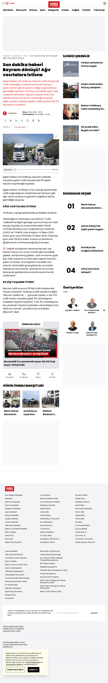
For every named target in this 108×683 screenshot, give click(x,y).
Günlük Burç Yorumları (49, 518)
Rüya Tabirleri (11, 561)
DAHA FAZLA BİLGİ (15, 669)
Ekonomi (21, 10)
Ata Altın (78, 522)
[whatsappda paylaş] (22, 120)
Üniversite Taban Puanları (16, 558)
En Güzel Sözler (11, 585)
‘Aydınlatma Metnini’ (14, 664)
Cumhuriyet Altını (82, 525)
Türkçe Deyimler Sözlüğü (50, 554)
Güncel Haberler (12, 505)
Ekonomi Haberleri (12, 502)
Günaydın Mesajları (83, 508)
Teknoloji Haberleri (12, 525)
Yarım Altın (79, 518)
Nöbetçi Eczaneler (47, 505)
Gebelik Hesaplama (48, 567)
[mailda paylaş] (27, 120)
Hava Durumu (46, 525)
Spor (42, 10)
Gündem (8, 10)
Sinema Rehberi (47, 532)
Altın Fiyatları (10, 532)
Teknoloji (99, 10)
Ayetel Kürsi (80, 498)
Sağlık (75, 10)
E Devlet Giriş (45, 515)
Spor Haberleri (11, 512)
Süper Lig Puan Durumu (85, 542)
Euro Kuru (9, 539)
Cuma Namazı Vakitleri (50, 502)
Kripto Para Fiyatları (13, 542)
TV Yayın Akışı (46, 535)
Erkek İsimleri (10, 595)
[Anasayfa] (9, 488)
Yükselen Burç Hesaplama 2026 (53, 570)
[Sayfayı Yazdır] (33, 120)
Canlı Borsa (45, 495)
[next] (57, 404)
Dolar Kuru (9, 535)
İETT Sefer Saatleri (47, 563)
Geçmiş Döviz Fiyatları (49, 577)
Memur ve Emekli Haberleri (16, 529)
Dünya (33, 10)
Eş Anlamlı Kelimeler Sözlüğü (17, 578)
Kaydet (94, 613)
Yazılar (86, 10)
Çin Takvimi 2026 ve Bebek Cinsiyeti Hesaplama (51, 559)
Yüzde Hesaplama (48, 573)
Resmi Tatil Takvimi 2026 (50, 591)
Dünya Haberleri (12, 515)
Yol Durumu (45, 529)
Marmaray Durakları (13, 591)
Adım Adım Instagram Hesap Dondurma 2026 (52, 581)
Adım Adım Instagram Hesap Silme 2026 (52, 587)
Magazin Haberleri (13, 508)
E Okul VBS (44, 512)
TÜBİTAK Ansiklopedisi (14, 571)
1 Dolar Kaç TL (81, 532)
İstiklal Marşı (45, 508)
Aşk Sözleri (79, 505)
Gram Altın (79, 512)
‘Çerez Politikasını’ (32, 662)
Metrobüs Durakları (13, 588)
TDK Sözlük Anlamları (14, 554)
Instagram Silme (47, 542)
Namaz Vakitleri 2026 (49, 498)
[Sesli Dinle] (15, 169)
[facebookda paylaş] (5, 120)
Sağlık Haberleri (11, 518)
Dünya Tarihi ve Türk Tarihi (16, 564)
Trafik (25, 56)
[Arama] (3, 3)
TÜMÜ (65, 292)
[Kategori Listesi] (104, 3)
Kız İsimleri (9, 598)
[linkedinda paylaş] (16, 120)
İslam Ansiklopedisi (13, 568)
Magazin (53, 10)
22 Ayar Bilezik (81, 529)
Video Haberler (11, 551)
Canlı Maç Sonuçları (84, 539)
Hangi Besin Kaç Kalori (14, 574)
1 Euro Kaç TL (80, 535)
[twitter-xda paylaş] (10, 120)
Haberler (6, 56)
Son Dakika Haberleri (13, 495)
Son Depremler (46, 522)
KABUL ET (33, 669)
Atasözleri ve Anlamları (50, 551)
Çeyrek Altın (80, 515)
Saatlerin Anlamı (82, 502)
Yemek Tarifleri (81, 495)
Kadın (65, 10)
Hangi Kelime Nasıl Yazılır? (16, 581)
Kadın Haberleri (11, 522)
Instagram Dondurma (49, 539)
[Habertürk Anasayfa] (54, 4)
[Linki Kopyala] (39, 120)
